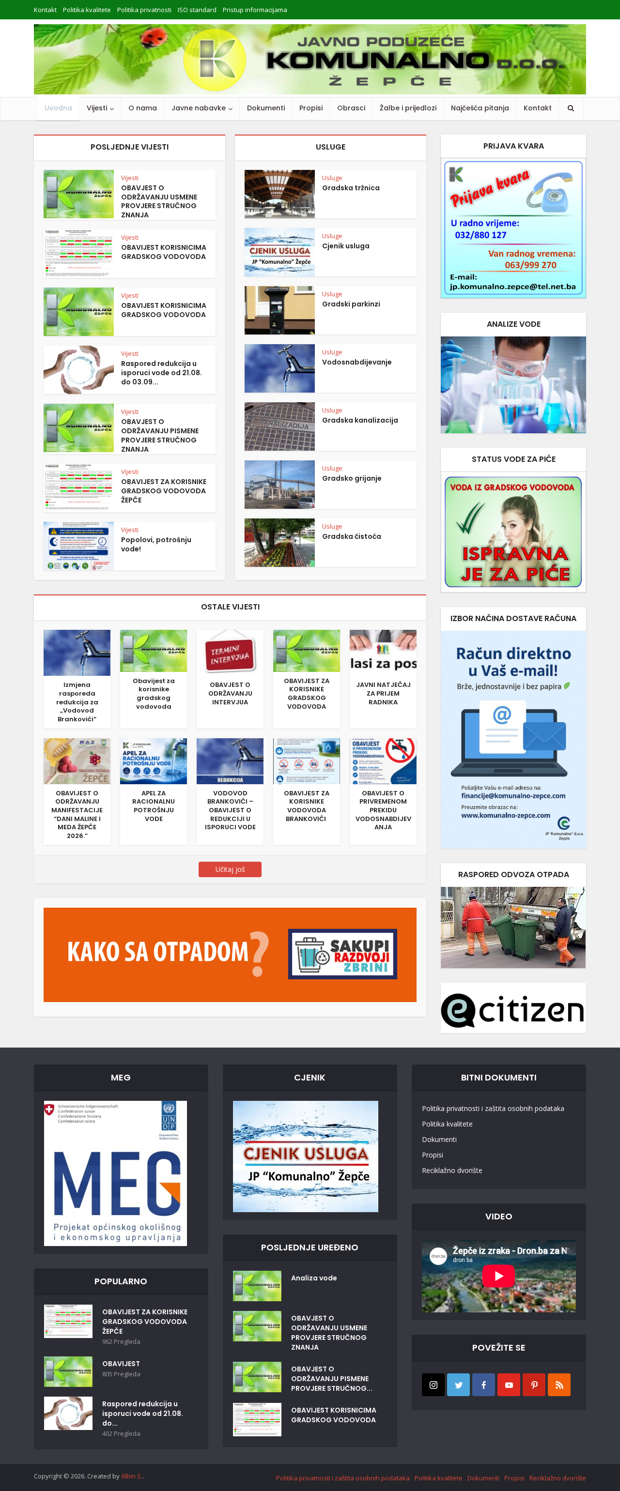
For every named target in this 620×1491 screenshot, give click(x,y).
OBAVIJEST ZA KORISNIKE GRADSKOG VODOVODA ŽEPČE (163, 491)
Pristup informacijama (255, 9)
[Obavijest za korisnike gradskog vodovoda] (153, 650)
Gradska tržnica (351, 188)
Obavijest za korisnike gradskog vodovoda (154, 693)
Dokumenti (266, 108)
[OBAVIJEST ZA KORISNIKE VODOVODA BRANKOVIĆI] (306, 760)
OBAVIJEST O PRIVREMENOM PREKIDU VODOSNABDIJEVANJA (383, 810)
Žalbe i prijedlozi (408, 108)
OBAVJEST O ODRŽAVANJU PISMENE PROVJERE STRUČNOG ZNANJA (160, 435)
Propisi (311, 108)
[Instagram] (433, 1384)
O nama (142, 108)
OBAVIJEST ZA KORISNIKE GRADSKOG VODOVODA (306, 693)
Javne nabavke (198, 108)
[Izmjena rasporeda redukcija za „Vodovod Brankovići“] (77, 652)
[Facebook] (483, 1384)
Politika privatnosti (144, 9)
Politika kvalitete (87, 9)
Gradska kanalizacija (360, 420)
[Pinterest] (534, 1384)
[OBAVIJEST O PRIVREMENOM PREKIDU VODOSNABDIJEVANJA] (383, 760)
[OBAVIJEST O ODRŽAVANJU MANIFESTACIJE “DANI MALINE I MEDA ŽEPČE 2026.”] (77, 760)
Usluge (332, 177)
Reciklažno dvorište (452, 1170)
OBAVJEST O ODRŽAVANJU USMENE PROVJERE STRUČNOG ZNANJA (159, 201)
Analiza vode (314, 1278)
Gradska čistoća (351, 536)
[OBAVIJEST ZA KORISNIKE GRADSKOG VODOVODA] (306, 650)
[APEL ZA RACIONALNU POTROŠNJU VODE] (153, 760)
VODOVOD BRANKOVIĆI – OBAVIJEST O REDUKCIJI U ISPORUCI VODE (230, 810)
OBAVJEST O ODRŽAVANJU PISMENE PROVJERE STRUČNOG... (331, 1378)
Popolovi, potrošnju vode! (156, 544)
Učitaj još (230, 869)
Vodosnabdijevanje (357, 362)
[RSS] (559, 1384)
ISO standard (197, 9)
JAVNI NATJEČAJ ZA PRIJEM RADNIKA (383, 693)
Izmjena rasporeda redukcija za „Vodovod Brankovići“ (77, 702)
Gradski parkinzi (351, 304)
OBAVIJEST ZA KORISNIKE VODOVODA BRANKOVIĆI (306, 806)
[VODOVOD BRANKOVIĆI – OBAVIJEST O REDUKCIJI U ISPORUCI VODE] (230, 760)
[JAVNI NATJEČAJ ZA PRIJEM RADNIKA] (383, 652)
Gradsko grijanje (352, 478)
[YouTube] (508, 1384)
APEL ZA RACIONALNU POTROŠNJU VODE (153, 806)
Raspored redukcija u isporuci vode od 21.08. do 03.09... (161, 373)
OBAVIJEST (121, 1364)
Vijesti (97, 108)
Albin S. (131, 1476)
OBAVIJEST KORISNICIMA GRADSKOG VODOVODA (163, 252)
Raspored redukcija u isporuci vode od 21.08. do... (142, 1413)
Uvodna (58, 108)
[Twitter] (458, 1384)
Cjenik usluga (346, 246)
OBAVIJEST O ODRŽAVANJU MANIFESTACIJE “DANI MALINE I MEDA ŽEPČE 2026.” (77, 814)
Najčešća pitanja (480, 108)
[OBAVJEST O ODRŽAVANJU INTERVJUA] (230, 652)
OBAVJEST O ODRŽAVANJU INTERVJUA (230, 693)
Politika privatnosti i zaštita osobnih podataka (493, 1108)
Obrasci (351, 108)
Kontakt (45, 9)
